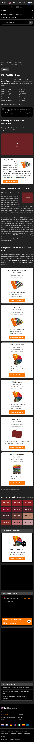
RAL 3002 (28, 503)
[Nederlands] (30, 2)
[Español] (23, 725)
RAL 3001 (17, 503)
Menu (5, 10)
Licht (21, 7)
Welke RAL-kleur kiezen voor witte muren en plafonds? (15, 697)
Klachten (13, 733)
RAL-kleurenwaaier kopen (11, 531)
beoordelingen (16, 619)
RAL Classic (12, 14)
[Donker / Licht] (17, 7)
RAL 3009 (17, 516)
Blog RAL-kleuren (9, 684)
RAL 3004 (17, 509)
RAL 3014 (17, 522)
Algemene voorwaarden (21, 731)
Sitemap (10, 731)
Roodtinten (4, 83)
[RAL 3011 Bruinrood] (17, 144)
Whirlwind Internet (15, 739)
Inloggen (5, 69)
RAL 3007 (6, 516)
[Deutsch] (11, 725)
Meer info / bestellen (10, 181)
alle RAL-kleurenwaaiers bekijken (10, 489)
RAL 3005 (28, 509)
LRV (2, 104)
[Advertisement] (17, 43)
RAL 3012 (28, 516)
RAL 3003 (6, 509)
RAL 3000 (6, 503)
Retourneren (4, 733)
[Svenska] (27, 725)
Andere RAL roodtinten (12, 497)
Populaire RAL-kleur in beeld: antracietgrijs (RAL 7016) (16, 692)
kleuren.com (10, 708)
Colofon (3, 731)
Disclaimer (27, 733)
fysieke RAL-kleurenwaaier (19, 260)
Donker (13, 7)
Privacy (20, 733)
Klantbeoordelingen (10, 593)
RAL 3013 (6, 522)
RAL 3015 (28, 522)
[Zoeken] (31, 23)
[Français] (15, 725)
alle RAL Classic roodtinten (24, 497)
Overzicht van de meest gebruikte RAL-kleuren (16, 687)
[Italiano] (19, 725)
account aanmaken (12, 115)
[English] (6, 725)
